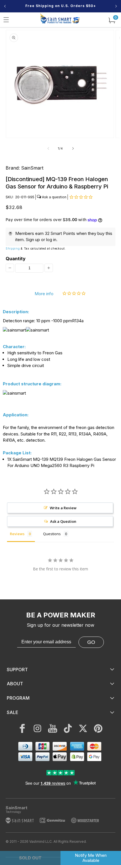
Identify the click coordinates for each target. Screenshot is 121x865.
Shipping (13, 248)
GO (91, 642)
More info (44, 293)
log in (51, 239)
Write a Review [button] (63, 507)
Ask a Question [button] (63, 521)
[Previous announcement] (5, 6)
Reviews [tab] (17, 533)
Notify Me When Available (91, 858)
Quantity (16, 258)
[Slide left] (48, 148)
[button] (6, 20)
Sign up (33, 239)
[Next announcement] (116, 6)
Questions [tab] (52, 533)
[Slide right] (73, 148)
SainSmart (32, 168)
